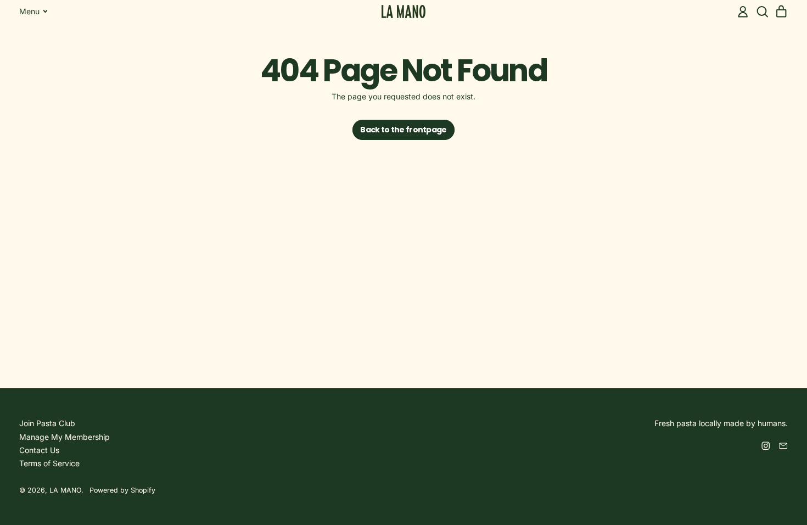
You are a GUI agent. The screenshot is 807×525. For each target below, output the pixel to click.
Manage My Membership (64, 437)
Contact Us (39, 450)
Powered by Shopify (122, 490)
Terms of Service (49, 463)
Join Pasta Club (47, 423)
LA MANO (65, 490)
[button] (762, 12)
